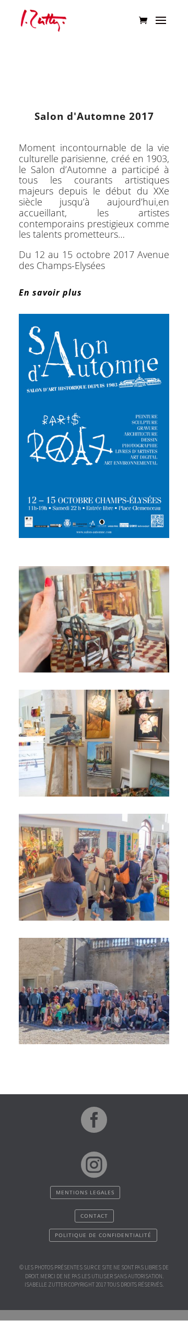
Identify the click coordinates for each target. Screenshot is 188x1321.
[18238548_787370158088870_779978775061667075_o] (94, 794)
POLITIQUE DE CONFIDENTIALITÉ (103, 1235)
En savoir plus (50, 292)
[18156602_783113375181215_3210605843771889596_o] (94, 1041)
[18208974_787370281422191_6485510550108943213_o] (94, 670)
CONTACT (94, 1215)
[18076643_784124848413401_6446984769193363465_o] (94, 918)
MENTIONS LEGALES (85, 1192)
